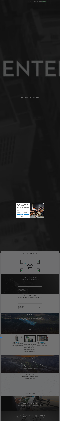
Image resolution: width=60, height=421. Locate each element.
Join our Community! (23, 214)
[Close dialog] (43, 203)
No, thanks (23, 216)
